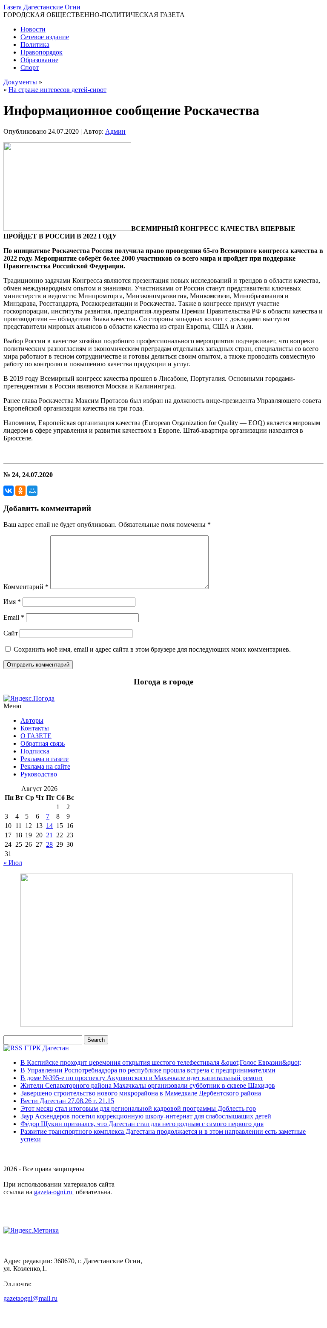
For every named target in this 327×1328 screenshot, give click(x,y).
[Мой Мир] (32, 491)
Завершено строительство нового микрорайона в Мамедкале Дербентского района (140, 1093)
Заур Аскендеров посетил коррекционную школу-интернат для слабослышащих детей (145, 1116)
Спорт (29, 67)
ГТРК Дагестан (46, 1048)
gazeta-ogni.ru (54, 1192)
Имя (12, 601)
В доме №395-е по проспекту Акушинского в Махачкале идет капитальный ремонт (141, 1077)
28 (49, 844)
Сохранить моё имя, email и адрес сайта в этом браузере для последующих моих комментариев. (152, 649)
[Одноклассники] (20, 491)
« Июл (12, 862)
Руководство (38, 774)
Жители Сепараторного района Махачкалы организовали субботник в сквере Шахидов (147, 1085)
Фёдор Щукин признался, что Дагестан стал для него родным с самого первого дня (142, 1123)
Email (13, 617)
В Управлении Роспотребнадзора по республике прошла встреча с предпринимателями (147, 1070)
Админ (115, 131)
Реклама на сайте (45, 766)
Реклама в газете (44, 758)
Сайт (10, 633)
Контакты (34, 728)
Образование (39, 59)
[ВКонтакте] (8, 491)
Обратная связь (42, 743)
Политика (34, 44)
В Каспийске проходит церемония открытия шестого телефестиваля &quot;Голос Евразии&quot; (160, 1062)
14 (49, 825)
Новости (33, 29)
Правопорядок (41, 52)
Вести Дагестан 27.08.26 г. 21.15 (67, 1100)
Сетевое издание (44, 36)
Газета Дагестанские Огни (41, 7)
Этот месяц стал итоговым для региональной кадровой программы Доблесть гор (138, 1108)
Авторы (31, 720)
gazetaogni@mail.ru (30, 1298)
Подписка (34, 751)
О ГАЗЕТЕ (36, 735)
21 (49, 835)
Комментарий (26, 586)
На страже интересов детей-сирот (57, 89)
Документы (20, 82)
